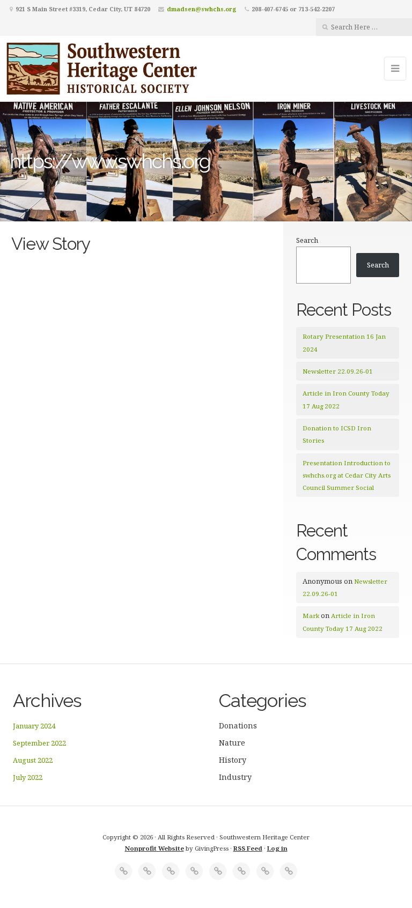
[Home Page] (123, 871)
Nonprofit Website (154, 848)
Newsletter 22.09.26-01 (338, 371)
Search (307, 240)
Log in (277, 848)
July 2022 (27, 777)
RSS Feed (247, 848)
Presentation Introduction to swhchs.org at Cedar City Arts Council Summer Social (347, 475)
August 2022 (33, 760)
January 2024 (34, 726)
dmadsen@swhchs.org (202, 9)
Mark (311, 616)
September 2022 (39, 743)
